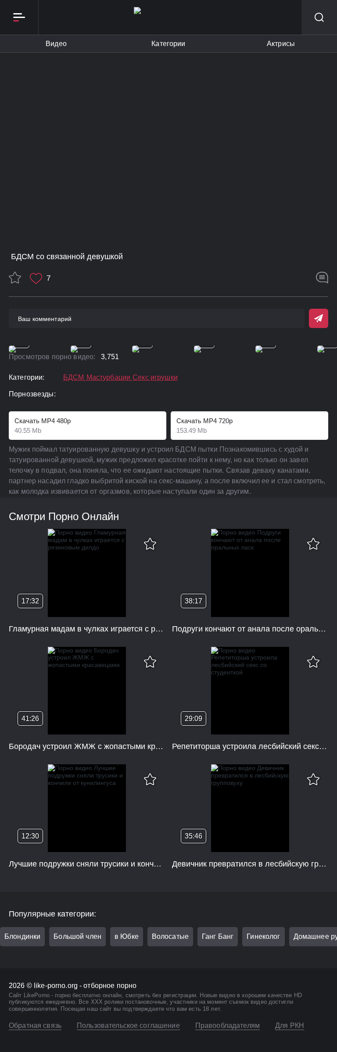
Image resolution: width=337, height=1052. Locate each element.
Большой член (77, 936)
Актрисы (281, 43)
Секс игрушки (155, 377)
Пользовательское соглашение (128, 1025)
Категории (168, 43)
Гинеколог (263, 936)
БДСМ (73, 377)
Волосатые (170, 936)
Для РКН (289, 1025)
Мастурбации (108, 377)
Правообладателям (227, 1025)
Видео (56, 43)
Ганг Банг (217, 936)
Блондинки (22, 936)
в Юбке (127, 936)
